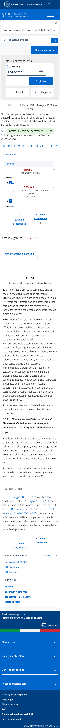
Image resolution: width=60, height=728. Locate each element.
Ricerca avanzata (44, 50)
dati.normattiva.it (11, 719)
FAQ (4, 709)
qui (53, 30)
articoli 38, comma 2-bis (15, 509)
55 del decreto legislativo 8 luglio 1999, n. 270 (29, 511)
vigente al (15, 67)
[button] (41, 72)
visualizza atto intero (47, 146)
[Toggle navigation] (50, 14)
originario (19, 92)
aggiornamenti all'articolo (19, 254)
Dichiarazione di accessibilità (18, 714)
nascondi (11, 154)
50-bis (33, 509)
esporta (9, 586)
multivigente (44, 92)
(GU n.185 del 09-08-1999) (16, 146)
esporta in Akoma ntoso (17, 591)
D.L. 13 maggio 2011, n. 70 (19, 497)
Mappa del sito (10, 704)
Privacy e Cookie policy (14, 694)
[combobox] (30, 39)
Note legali (8, 699)
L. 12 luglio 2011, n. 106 (36, 501)
